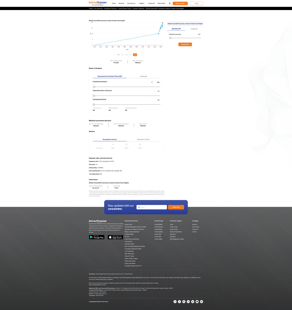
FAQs (171, 224)
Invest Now (185, 44)
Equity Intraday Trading (131, 258)
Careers (194, 231)
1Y (122, 55)
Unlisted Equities (129, 234)
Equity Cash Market (130, 263)
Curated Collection (139, 8)
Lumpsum (143, 76)
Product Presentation (176, 231)
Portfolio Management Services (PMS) (135, 227)
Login (196, 3)
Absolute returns (143, 139)
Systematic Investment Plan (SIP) (109, 76)
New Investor (180, 3)
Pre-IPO (127, 236)
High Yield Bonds (129, 253)
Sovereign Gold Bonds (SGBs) (133, 249)
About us (194, 224)
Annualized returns (110, 139)
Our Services (98, 8)
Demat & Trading (129, 256)
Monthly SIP (176, 29)
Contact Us (195, 229)
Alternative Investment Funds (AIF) (134, 229)
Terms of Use (173, 227)
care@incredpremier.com (100, 293)
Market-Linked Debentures (132, 231)
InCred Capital (158, 239)
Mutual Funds (128, 224)
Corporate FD (128, 241)
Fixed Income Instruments (132, 239)
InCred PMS (158, 234)
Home (91, 8)
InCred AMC (158, 236)
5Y (131, 55)
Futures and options (130, 261)
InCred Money (158, 229)
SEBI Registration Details (177, 239)
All (135, 55)
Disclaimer (173, 236)
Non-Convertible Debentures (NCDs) (135, 246)
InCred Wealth (158, 224)
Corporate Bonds (129, 244)
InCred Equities (159, 231)
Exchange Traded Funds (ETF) (133, 266)
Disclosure (173, 234)
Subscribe (176, 207)
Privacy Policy (174, 229)
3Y (127, 55)
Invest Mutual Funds (124, 8)
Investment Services (110, 8)
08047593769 (99, 295)
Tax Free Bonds (129, 251)
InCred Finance (159, 227)
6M (118, 55)
